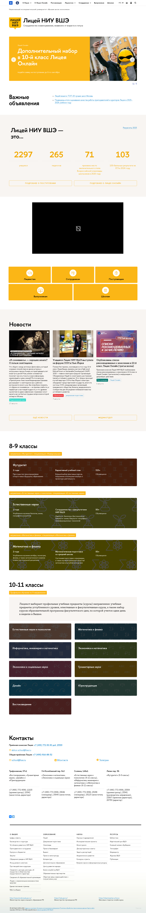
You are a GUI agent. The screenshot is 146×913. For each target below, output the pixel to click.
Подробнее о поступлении (40, 183)
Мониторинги (81, 845)
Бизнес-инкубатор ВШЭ (51, 870)
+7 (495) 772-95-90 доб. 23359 (48, 745)
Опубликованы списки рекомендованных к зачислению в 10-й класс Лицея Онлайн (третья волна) (116, 363)
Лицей (45, 838)
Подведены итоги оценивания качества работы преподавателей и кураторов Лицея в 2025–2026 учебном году (94, 101)
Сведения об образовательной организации (25, 877)
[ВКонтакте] (10, 816)
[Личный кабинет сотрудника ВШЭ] (131, 3)
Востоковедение (22, 704)
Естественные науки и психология (32, 629)
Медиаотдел (105, 417)
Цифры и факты (15, 838)
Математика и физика (27, 546)
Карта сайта (90, 908)
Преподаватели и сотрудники (20, 849)
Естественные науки (26, 504)
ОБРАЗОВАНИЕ (49, 834)
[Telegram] (13, 816)
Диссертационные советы (86, 849)
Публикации (114, 859)
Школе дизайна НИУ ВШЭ (45, 910)
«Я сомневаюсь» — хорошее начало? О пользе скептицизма (28, 361)
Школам (110, 3)
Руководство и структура (19, 841)
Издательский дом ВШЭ (118, 841)
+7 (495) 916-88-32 (42, 754)
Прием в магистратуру (51, 856)
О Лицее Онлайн (41, 3)
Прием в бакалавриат (50, 849)
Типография (114, 849)
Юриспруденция (87, 685)
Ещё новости (40, 417)
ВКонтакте (62, 760)
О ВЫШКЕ (14, 834)
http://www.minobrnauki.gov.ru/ (20, 898)
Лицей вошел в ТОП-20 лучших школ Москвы (74, 96)
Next (132, 59)
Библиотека (114, 838)
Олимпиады (47, 845)
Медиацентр (114, 852)
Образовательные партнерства (54, 873)
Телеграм (104, 760)
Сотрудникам (73, 279)
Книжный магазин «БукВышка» (120, 845)
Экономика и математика (92, 648)
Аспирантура (47, 859)
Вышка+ (45, 852)
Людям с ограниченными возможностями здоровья (24, 882)
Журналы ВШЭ (115, 856)
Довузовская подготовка (52, 841)
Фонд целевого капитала (18, 863)
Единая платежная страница (19, 886)
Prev (13, 59)
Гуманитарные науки (89, 666)
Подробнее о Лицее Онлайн (105, 183)
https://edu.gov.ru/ (61, 898)
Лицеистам (29, 279)
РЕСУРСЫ (114, 834)
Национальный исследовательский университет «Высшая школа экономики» (39, 9)
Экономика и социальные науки (30, 666)
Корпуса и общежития (17, 852)
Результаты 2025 (130, 127)
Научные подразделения (85, 838)
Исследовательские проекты (87, 841)
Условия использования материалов (48, 908)
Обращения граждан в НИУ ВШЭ (21, 859)
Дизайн (17, 685)
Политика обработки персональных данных (73, 908)
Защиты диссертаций (84, 852)
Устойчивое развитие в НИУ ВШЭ (21, 845)
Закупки (12, 856)
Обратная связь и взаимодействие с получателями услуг (55, 878)
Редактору (138, 908)
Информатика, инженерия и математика (35, 648)
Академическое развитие (85, 856)
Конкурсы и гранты (83, 859)
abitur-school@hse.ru (21, 750)
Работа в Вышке (15, 890)
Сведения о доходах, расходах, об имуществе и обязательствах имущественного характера (22, 872)
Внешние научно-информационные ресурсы (92, 863)
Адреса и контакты (30, 908)
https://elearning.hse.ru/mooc (109, 898)
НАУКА (80, 834)
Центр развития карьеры (51, 866)
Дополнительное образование (54, 863)
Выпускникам (99, 3)
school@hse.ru (19, 760)
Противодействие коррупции (20, 866)
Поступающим (56, 3)
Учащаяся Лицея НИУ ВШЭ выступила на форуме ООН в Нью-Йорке (73, 361)
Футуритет (20, 465)
